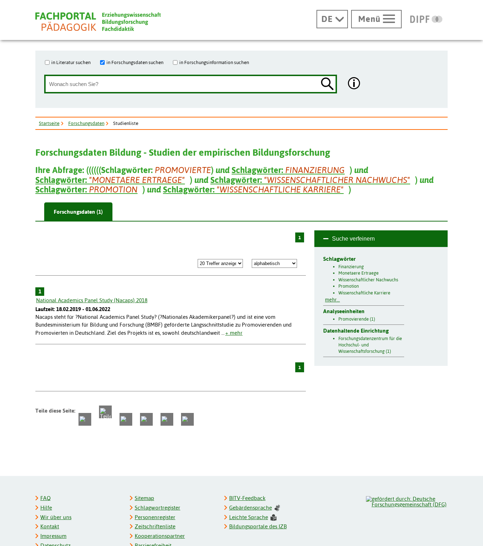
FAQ (45, 498)
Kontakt (49, 526)
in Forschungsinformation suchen (214, 62)
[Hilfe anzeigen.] (354, 84)
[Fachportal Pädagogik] (98, 21)
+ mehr (234, 333)
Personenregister (155, 517)
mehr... (332, 300)
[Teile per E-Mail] (167, 419)
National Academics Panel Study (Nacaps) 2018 (91, 300)
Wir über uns (55, 517)
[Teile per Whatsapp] (126, 419)
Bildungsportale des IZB (258, 526)
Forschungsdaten (86, 123)
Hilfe (46, 508)
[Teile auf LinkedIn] (146, 419)
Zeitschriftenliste (155, 526)
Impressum (53, 536)
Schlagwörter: (288, 170)
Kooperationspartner (160, 536)
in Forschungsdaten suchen (134, 62)
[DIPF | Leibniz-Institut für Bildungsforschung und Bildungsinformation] (426, 19)
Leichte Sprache (248, 517)
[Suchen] (327, 84)
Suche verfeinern (353, 239)
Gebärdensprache (250, 508)
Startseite (49, 123)
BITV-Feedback (247, 498)
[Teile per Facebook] (84, 419)
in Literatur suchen (71, 62)
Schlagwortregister (157, 508)
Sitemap (144, 498)
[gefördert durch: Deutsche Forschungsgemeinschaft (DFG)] (406, 501)
